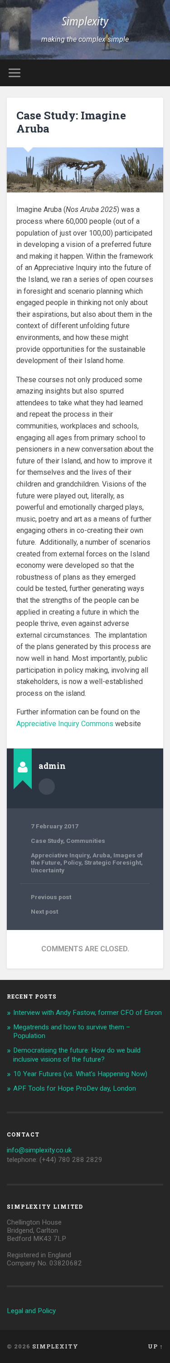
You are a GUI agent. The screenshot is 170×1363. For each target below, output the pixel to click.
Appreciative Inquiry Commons (64, 723)
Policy (72, 862)
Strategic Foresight (112, 862)
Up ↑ (155, 1346)
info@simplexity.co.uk (39, 1150)
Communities (85, 840)
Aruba (101, 855)
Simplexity (85, 22)
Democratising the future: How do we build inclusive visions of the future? (77, 1054)
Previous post (51, 896)
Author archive (47, 786)
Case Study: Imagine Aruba (71, 122)
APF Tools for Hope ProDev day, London (74, 1088)
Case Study (47, 840)
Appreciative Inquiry (60, 855)
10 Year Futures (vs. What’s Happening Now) (80, 1074)
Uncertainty (47, 870)
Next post (44, 911)
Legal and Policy (31, 1311)
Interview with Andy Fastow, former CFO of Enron (87, 1013)
